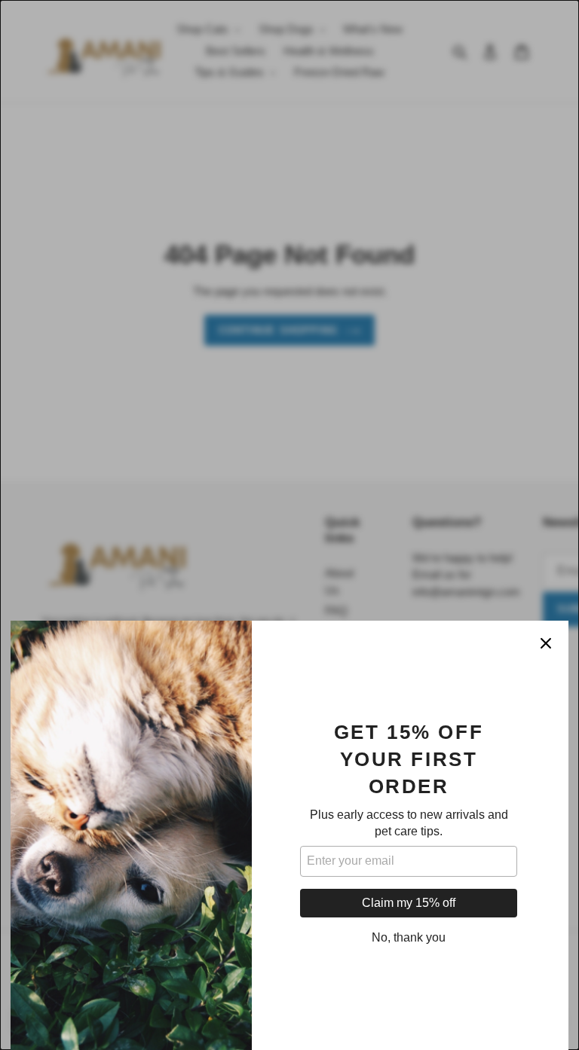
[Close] (545, 643)
